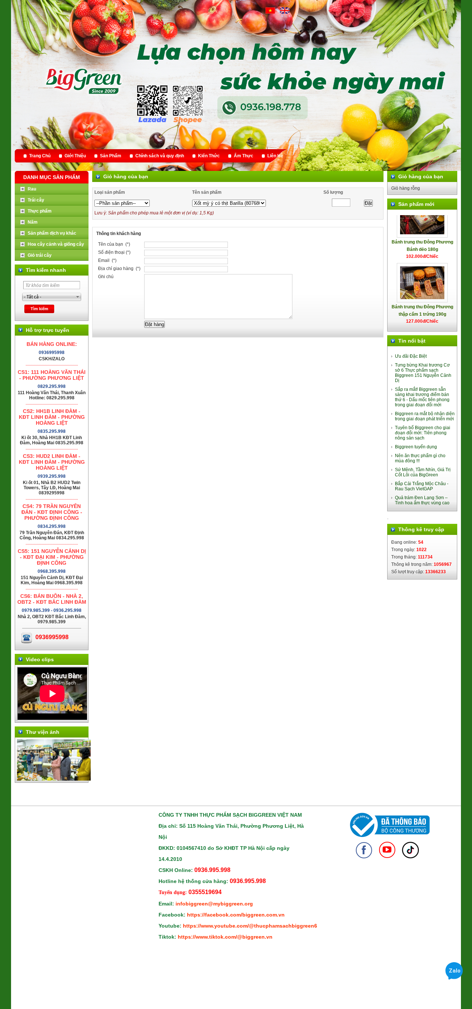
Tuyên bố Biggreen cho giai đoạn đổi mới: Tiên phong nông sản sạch (422, 433)
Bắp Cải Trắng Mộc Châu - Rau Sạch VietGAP (421, 486)
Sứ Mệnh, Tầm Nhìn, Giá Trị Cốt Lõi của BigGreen (423, 472)
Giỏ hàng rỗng (405, 188)
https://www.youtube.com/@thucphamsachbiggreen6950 (254, 926)
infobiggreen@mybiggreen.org (214, 904)
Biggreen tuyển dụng (416, 446)
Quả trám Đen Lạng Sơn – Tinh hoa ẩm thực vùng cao (422, 500)
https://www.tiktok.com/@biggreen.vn (225, 937)
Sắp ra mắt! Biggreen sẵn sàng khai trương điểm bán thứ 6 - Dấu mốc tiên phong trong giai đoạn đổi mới (422, 397)
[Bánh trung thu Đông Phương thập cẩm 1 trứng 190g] (422, 269)
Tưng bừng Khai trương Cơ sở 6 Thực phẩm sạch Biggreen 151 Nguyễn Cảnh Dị (423, 372)
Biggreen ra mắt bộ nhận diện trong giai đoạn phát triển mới (425, 416)
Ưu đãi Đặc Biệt (411, 356)
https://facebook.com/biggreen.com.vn (236, 915)
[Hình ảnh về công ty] (54, 779)
